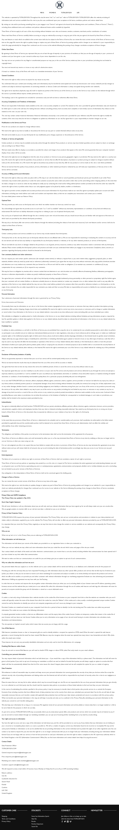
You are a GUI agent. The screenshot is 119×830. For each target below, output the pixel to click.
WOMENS (52, 13)
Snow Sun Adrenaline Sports (40, 816)
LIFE (78, 13)
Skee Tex (34, 819)
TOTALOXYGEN (66, 13)
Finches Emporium (37, 824)
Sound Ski (34, 826)
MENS (42, 13)
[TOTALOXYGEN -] (59, 5)
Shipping (4, 816)
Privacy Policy (6, 821)
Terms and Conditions (9, 819)
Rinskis (33, 821)
